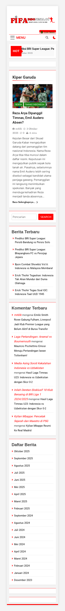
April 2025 (20, 494)
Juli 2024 (19, 530)
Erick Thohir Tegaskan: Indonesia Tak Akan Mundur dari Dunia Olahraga (34, 279)
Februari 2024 (22, 565)
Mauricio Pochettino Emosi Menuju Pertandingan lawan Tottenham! (30, 351)
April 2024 (20, 551)
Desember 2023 (23, 580)
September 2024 (23, 515)
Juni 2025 (19, 479)
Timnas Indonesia (34, 104)
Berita (18, 104)
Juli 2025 (19, 472)
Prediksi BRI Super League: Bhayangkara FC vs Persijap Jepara (31, 253)
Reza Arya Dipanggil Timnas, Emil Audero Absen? (28, 117)
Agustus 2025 (22, 465)
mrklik (18, 128)
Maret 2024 (20, 558)
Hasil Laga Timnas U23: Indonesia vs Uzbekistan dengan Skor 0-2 (31, 377)
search (45, 216)
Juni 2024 (19, 537)
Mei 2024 (19, 544)
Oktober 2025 (21, 451)
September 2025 (23, 458)
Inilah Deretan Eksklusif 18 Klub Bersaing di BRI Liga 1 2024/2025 (33, 394)
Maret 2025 (20, 501)
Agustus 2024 (22, 522)
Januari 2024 (21, 573)
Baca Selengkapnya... (23, 202)
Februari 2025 (22, 508)
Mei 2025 (19, 487)
